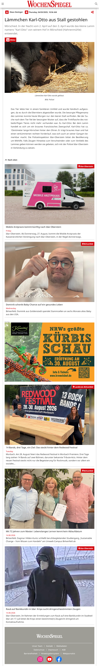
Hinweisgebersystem (50, 653)
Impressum (53, 649)
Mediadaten (61, 646)
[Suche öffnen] (96, 4)
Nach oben (12, 160)
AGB (63, 649)
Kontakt (49, 646)
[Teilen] (92, 12)
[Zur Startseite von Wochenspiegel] (49, 4)
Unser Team (37, 646)
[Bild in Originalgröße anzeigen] (49, 67)
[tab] (10, 39)
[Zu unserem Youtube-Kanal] (49, 659)
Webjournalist (69, 653)
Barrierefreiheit (30, 653)
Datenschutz (39, 649)
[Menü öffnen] (2, 4)
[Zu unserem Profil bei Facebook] (59, 659)
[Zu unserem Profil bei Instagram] (40, 659)
